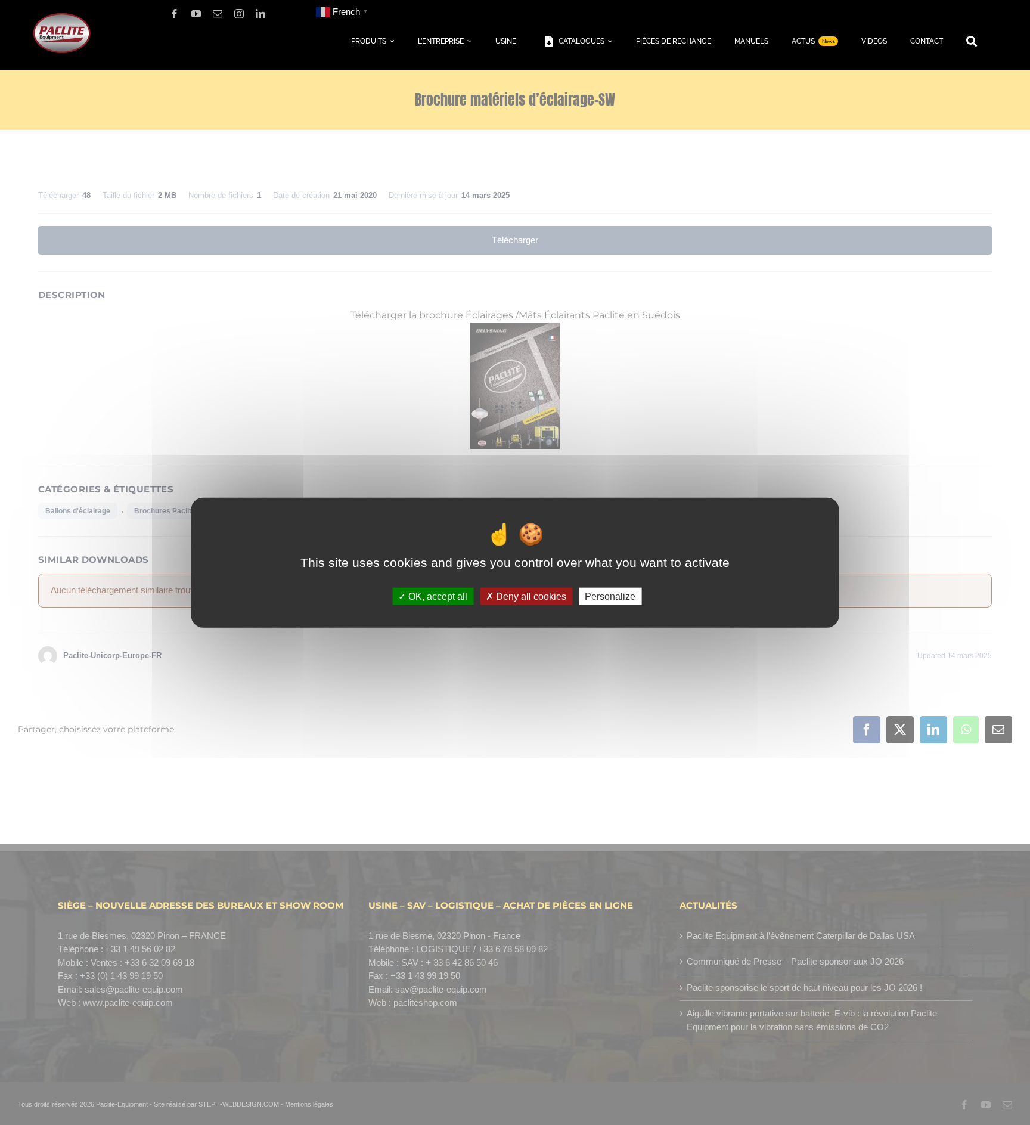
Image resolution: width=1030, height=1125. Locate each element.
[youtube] (196, 13)
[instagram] (239, 13)
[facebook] (174, 13)
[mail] (217, 13)
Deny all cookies (530, 596)
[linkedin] (260, 13)
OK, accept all (436, 596)
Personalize (610, 596)
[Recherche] (971, 41)
